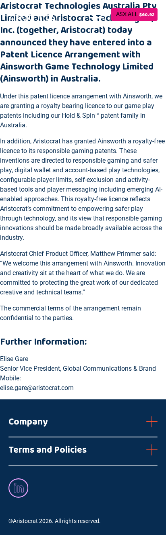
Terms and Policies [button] (47, 450)
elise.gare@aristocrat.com (37, 388)
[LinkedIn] (18, 488)
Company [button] (28, 422)
